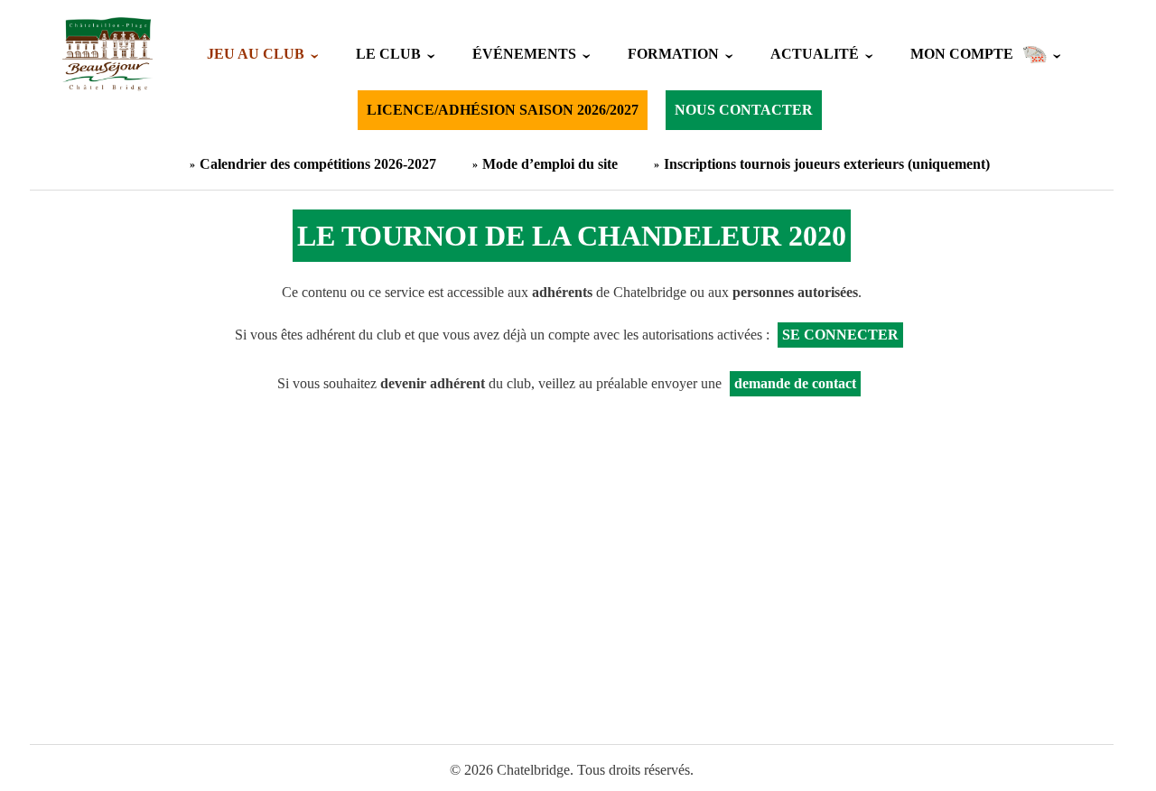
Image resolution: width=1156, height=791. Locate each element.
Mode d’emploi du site (550, 164)
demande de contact (795, 383)
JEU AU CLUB (255, 53)
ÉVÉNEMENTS (524, 53)
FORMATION (673, 53)
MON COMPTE (961, 53)
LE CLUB (388, 53)
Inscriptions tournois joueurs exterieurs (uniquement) (827, 164)
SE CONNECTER (840, 334)
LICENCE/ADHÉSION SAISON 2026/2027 (503, 109)
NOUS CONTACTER (744, 109)
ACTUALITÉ (814, 53)
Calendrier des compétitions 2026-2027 (318, 164)
